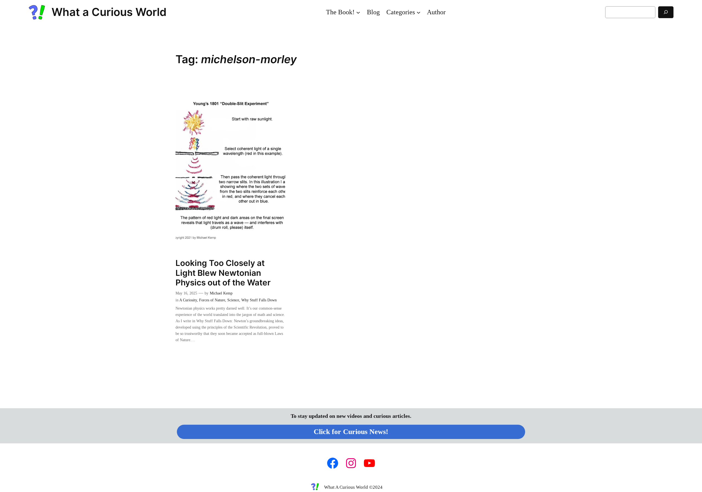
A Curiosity (188, 300)
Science (233, 300)
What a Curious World (109, 12)
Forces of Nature (212, 300)
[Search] (665, 12)
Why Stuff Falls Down (259, 300)
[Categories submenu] (418, 12)
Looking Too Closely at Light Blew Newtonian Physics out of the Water (223, 272)
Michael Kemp (221, 293)
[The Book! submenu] (358, 12)
